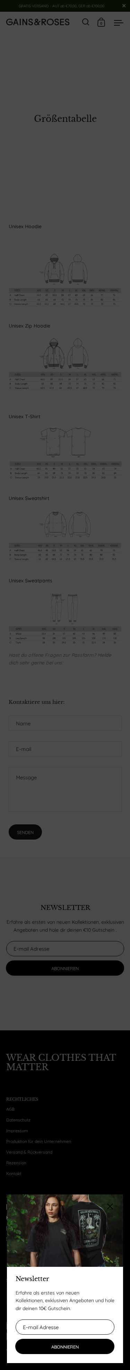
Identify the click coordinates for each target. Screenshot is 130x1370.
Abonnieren (65, 1347)
